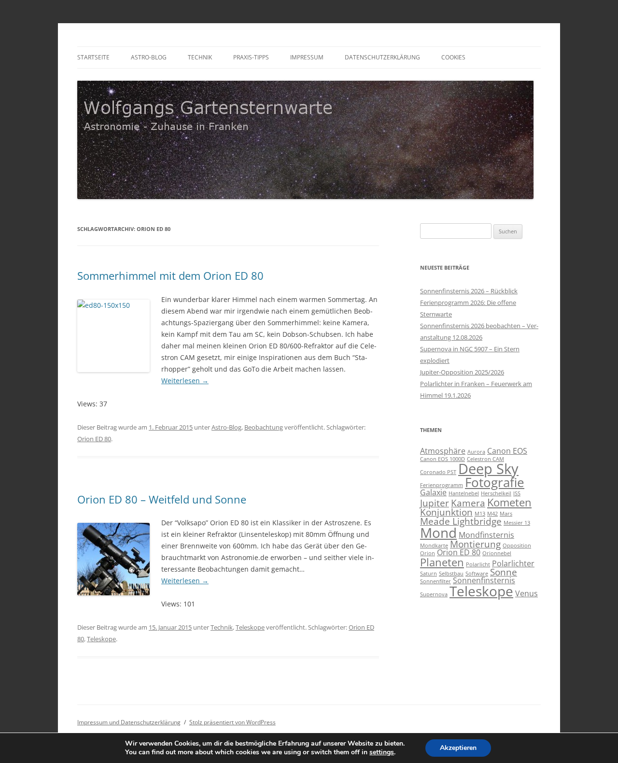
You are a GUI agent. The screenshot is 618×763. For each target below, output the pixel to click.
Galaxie (433, 492)
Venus (526, 593)
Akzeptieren (458, 747)
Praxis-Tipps (251, 57)
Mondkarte (434, 545)
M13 (480, 513)
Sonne (503, 571)
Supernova (434, 594)
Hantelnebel (464, 493)
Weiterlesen (185, 380)
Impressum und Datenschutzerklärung (129, 722)
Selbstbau (451, 573)
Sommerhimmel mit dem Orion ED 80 (170, 275)
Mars (506, 513)
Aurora (476, 451)
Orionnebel (496, 553)
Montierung (475, 543)
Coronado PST (438, 472)
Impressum (306, 57)
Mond (438, 532)
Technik (200, 57)
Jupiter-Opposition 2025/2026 (462, 372)
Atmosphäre (442, 451)
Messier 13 (517, 522)
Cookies (453, 57)
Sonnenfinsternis (484, 580)
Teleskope (250, 627)
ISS (516, 493)
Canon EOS (507, 451)
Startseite (93, 57)
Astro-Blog (149, 57)
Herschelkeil (496, 493)
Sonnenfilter (435, 581)
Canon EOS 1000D (442, 459)
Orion (427, 553)
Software (476, 573)
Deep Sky (488, 468)
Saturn (428, 573)
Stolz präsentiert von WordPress (232, 722)
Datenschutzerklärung (382, 57)
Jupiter (434, 502)
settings (381, 752)
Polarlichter (513, 563)
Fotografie (494, 482)
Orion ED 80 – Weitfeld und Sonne (161, 499)
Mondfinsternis (486, 535)
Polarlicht (478, 564)
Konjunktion (446, 511)
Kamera (468, 502)
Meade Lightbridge (461, 521)
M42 (492, 513)
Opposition (517, 545)
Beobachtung (263, 427)
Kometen (509, 502)
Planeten (442, 562)
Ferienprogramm (441, 485)
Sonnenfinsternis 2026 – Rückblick (469, 291)
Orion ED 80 (94, 438)
